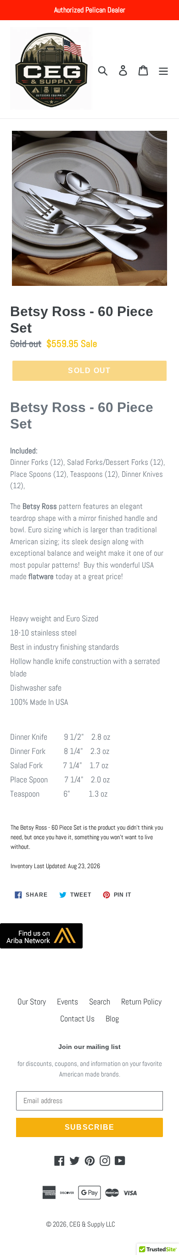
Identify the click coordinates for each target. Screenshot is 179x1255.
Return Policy (141, 1001)
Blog (112, 1018)
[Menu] (163, 69)
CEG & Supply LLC (92, 1224)
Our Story (31, 1001)
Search (99, 1001)
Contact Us (77, 1018)
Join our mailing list (89, 1046)
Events (67, 1001)
